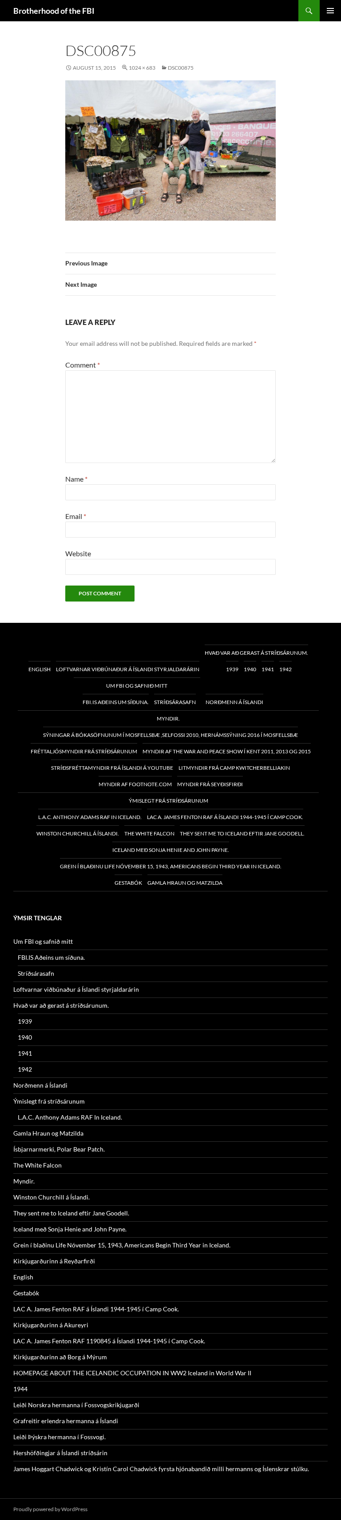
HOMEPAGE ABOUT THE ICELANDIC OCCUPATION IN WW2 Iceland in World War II (132, 1373)
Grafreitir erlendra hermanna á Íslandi (65, 1421)
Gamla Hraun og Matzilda (184, 882)
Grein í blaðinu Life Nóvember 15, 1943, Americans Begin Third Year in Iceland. (171, 866)
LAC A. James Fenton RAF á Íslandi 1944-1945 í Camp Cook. (225, 817)
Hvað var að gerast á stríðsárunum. (256, 652)
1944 (20, 1389)
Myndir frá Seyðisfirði (210, 784)
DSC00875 (181, 67)
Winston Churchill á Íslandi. (77, 833)
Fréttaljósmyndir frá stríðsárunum (84, 751)
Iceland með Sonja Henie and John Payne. (170, 850)
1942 (285, 669)
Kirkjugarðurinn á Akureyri (50, 1325)
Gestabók (128, 882)
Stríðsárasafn (175, 702)
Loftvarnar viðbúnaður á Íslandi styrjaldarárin (127, 669)
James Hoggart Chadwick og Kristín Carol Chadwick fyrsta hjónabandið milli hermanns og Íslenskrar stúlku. (161, 1468)
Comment (82, 364)
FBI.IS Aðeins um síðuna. (116, 702)
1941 (268, 669)
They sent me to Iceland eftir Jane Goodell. (242, 833)
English (39, 669)
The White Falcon (149, 833)
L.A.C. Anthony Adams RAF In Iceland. (90, 817)
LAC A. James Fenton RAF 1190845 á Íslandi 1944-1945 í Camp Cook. (109, 1341)
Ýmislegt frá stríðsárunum (168, 800)
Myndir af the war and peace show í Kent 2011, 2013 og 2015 (227, 751)
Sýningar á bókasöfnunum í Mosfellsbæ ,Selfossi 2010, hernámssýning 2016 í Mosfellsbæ (170, 735)
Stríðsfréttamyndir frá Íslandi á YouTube (112, 767)
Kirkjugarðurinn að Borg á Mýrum (60, 1357)
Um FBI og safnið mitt (136, 685)
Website (78, 553)
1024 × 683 (142, 67)
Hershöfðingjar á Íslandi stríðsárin (60, 1453)
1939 (232, 669)
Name (76, 479)
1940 (250, 669)
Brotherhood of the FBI (54, 11)
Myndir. (168, 718)
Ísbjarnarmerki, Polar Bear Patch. (59, 1149)
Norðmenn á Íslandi (234, 702)
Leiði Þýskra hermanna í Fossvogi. (59, 1437)
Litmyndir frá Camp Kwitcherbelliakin (234, 767)
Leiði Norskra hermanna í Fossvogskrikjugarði (76, 1405)
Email (75, 516)
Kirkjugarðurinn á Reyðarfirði (54, 1261)
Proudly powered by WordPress (50, 1509)
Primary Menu (330, 10)
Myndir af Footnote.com (135, 784)
